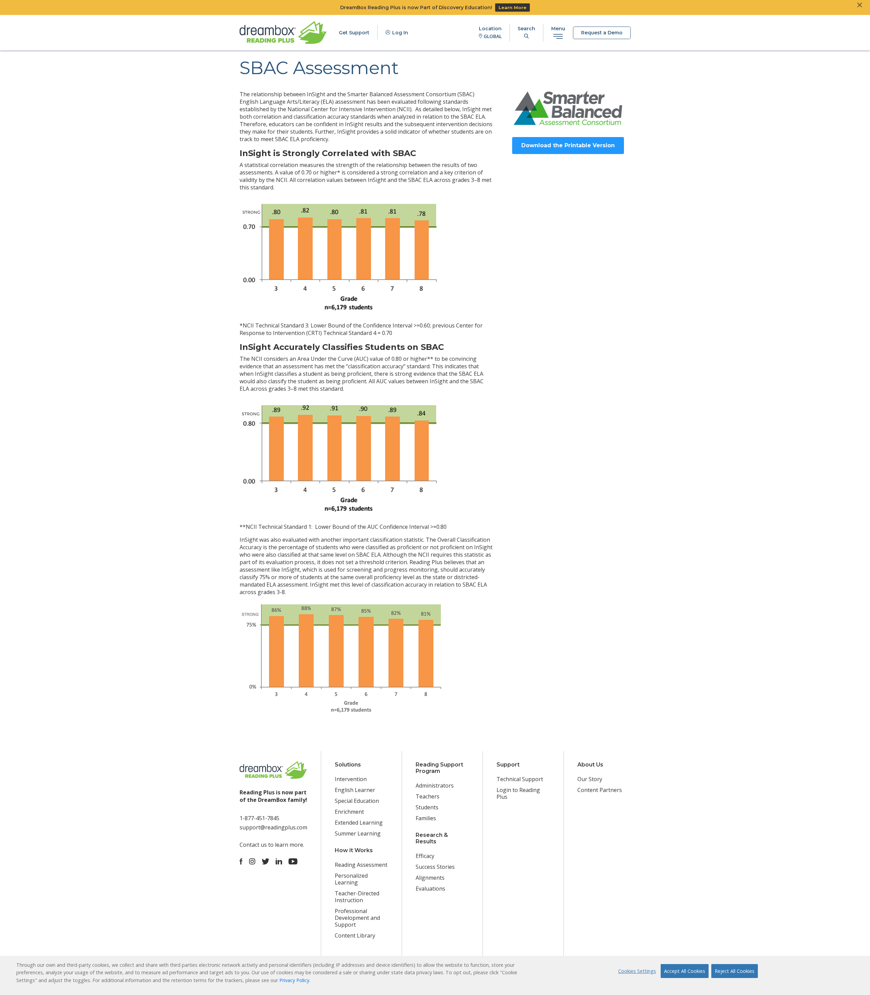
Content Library (355, 935)
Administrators (435, 785)
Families (426, 818)
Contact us (253, 844)
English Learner (355, 790)
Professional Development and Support (357, 917)
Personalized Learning (351, 879)
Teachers (427, 796)
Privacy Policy (294, 980)
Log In (399, 33)
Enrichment (349, 811)
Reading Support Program (439, 767)
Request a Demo (602, 33)
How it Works (354, 850)
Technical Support (520, 779)
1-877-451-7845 (259, 818)
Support (508, 764)
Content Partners (599, 790)
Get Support (354, 33)
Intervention (351, 779)
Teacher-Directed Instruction (357, 897)
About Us (590, 764)
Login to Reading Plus (518, 793)
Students (427, 807)
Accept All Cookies (684, 971)
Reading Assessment (361, 864)
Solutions (348, 764)
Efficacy (425, 856)
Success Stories (435, 867)
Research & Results (432, 838)
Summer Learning (358, 833)
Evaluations (430, 888)
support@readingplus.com (273, 827)
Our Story (589, 779)
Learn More (512, 7)
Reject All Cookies (734, 971)
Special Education (357, 801)
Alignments (430, 877)
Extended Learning (359, 822)
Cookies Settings (637, 971)
